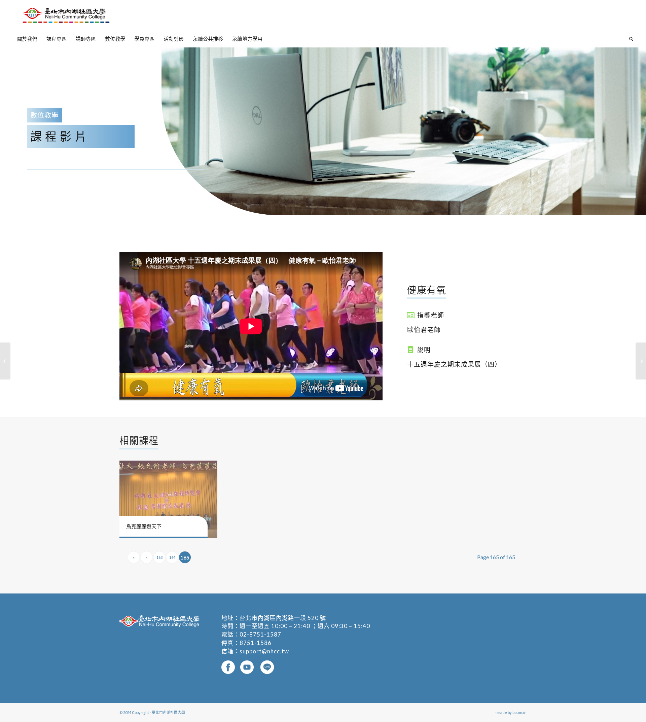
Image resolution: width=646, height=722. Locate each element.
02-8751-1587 (260, 634)
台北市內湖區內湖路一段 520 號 (283, 617)
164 (172, 557)
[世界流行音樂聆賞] (641, 361)
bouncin (519, 712)
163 (159, 557)
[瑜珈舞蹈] (5, 361)
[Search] (629, 38)
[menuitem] (27, 38)
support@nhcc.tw (264, 651)
